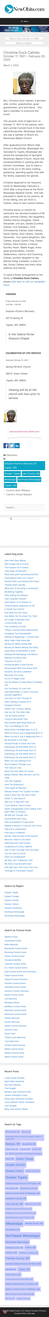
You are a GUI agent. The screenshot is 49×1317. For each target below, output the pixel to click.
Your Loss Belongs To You (16, 726)
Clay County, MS (25, 1149)
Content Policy (20, 1313)
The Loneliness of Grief (15, 626)
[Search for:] (24, 507)
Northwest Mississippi (15, 916)
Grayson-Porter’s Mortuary (17, 991)
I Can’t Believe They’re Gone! (18, 805)
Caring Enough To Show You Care (20, 743)
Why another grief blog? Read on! (20, 723)
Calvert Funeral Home (14, 956)
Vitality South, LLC (16, 1311)
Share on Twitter (11, 445)
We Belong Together (14, 592)
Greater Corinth (12, 900)
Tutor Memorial (11, 1041)
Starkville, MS (11, 1269)
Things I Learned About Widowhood (21, 630)
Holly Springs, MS (12, 1188)
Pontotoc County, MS (28, 1253)
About (27, 1311)
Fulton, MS (10, 1159)
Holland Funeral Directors (16, 979)
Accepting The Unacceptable (18, 633)
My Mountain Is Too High (16, 740)
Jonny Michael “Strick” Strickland (19, 1102)
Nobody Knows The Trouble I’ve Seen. (22, 791)
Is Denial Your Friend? (14, 609)
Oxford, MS (30, 1247)
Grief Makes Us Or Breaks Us (18, 602)
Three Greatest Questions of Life (20, 606)
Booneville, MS (29, 1144)
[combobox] (25, 38)
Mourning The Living (14, 675)
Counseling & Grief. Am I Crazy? (19, 578)
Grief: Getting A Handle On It (18, 702)
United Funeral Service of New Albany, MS (19, 1279)
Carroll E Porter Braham (19, 494)
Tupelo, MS (10, 485)
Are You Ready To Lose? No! (18, 688)
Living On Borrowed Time (16, 719)
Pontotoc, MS (11, 1253)
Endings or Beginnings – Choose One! (22, 637)
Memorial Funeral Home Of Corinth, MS (20, 1217)
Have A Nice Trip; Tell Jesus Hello (20, 795)
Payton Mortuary (12, 1022)
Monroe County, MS (34, 1223)
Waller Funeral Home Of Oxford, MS (22, 1284)
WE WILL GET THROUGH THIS (19, 860)
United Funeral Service (15, 1045)
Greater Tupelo (12, 473)
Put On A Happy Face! (15, 678)
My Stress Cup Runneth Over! (18, 864)
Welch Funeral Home (14, 1057)
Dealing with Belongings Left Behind (21, 654)
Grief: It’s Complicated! (15, 857)
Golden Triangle (12, 896)
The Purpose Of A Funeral (16, 567)
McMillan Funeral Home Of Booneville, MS (18, 1209)
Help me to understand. (15, 829)
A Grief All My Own (13, 623)
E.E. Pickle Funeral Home (16, 968)
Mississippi (10, 479)
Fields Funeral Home (14, 975)
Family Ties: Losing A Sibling (18, 709)
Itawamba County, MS (28, 1188)
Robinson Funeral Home (15, 1014)
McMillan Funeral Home (15, 1006)
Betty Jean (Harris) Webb (16, 1109)
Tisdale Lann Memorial (15, 1037)
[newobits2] (24, 31)
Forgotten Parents (13, 705)
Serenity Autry (11, 1030)
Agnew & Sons (11, 937)
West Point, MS (10, 1298)
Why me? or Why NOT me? (17, 802)
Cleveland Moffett (13, 960)
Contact (35, 1311)
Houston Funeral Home (15, 983)
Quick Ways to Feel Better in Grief (20, 651)
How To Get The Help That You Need (22, 850)
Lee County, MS (31, 473)
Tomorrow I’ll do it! (13, 661)
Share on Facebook (6, 445)
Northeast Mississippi (29, 479)
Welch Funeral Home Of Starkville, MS (20, 1294)
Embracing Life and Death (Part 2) (20, 754)
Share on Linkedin (17, 445)
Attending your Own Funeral (17, 843)
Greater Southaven (13, 908)
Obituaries (11, 455)
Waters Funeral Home (14, 1053)
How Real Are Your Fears (16, 613)
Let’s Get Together (13, 781)
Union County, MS (13, 1275)
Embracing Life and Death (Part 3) (20, 750)
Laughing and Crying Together (18, 846)
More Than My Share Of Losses (19, 771)
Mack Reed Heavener (14, 1081)
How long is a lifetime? (15, 832)
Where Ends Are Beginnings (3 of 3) (21, 729)
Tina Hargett (10, 1088)
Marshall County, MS (32, 1204)
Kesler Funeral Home (14, 995)
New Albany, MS (12, 1230)
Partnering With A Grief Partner (19, 665)
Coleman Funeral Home (15, 964)
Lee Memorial (11, 999)
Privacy (42, 1311)
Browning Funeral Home (15, 952)
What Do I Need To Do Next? (18, 839)
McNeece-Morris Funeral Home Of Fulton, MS (20, 1213)
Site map (31, 1313)
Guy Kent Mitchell (13, 1085)
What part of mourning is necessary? (21, 588)
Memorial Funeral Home (15, 1010)
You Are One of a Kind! (15, 853)
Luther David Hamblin (14, 1078)
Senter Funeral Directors (16, 1026)
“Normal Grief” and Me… (16, 585)
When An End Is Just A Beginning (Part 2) (24, 733)
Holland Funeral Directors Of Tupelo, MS (23, 1183)
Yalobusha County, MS (23, 1298)
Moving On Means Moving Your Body (21, 647)
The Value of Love (13, 768)
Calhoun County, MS (12, 1149)
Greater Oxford (11, 904)
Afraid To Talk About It (15, 798)
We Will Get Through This (16, 815)
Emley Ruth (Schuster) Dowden (19, 1099)
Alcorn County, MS (12, 1132)
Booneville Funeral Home (16, 948)
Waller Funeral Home (14, 1049)
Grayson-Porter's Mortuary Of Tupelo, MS (20, 465)
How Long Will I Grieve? (15, 599)
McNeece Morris (12, 1002)
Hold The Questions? (14, 784)
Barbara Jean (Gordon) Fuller (18, 1092)
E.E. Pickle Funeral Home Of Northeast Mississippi (23, 1154)
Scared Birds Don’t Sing (15, 819)
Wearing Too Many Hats (15, 658)
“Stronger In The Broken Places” (19, 871)
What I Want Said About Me (17, 640)
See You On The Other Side (17, 712)
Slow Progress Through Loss (18, 764)
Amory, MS (26, 1132)
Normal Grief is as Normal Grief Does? (22, 581)
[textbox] (24, 38)
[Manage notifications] (5, 1312)
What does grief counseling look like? (22, 574)
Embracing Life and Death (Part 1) (20, 757)
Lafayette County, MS (16, 1198)
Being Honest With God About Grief (21, 668)
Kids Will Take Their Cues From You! (21, 867)
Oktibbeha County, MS (14, 1248)
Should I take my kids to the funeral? (21, 836)
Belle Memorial (11, 944)
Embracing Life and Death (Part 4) (20, 747)
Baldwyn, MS (13, 1143)
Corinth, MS (36, 1149)
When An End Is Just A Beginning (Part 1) (23, 736)
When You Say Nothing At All (18, 761)
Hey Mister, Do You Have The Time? (21, 616)
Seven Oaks (10, 1033)
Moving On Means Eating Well (18, 644)
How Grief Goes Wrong (15, 560)
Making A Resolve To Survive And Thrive (23, 826)
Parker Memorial (12, 1018)
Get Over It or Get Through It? (18, 698)
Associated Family (13, 941)
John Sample (10, 1106)
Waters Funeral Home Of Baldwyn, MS (23, 1289)
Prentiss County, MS (17, 1258)
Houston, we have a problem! (18, 672)
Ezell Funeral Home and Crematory (20, 971)
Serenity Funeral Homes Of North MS (23, 1264)
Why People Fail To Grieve (16, 564)
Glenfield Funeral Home (15, 987)
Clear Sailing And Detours (16, 595)
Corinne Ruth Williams (18, 490)
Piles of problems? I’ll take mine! (19, 822)
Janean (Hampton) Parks (16, 1095)
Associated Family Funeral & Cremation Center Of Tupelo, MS (24, 1138)
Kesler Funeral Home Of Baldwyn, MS (23, 1193)
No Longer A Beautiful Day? (17, 619)
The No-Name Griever (15, 716)
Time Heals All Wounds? (16, 571)
